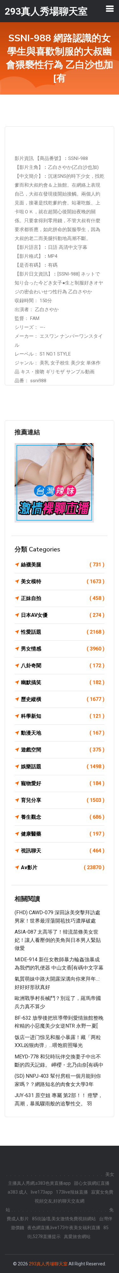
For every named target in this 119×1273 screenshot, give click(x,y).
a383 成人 (18, 1192)
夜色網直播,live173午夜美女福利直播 (63, 1227)
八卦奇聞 (62, 666)
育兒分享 (62, 800)
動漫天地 (62, 733)
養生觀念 (62, 817)
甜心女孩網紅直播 (91, 1183)
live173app (42, 1192)
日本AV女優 (62, 615)
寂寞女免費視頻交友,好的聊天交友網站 (59, 1201)
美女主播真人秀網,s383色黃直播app (61, 1179)
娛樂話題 (62, 766)
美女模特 (62, 581)
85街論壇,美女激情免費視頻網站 (64, 1218)
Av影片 (62, 867)
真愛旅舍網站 (77, 1236)
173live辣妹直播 (72, 1192)
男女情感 (62, 649)
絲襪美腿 (62, 565)
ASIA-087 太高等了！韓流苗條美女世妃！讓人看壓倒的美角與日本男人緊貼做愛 (58, 940)
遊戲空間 (62, 750)
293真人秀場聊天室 (48, 1263)
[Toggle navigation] (109, 8)
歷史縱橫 (62, 699)
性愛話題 (62, 632)
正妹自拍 (62, 598)
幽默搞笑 (62, 682)
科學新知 (62, 716)
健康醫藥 (62, 834)
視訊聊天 (62, 851)
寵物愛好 (62, 783)
